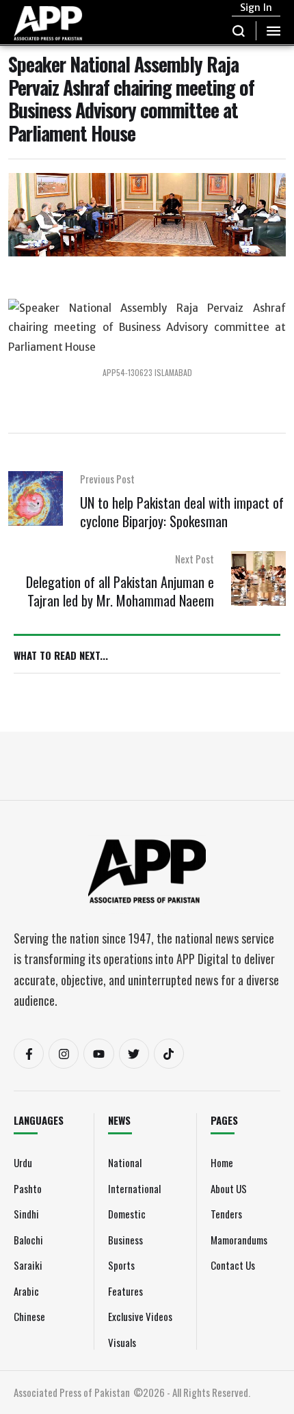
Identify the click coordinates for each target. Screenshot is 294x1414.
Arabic (26, 1290)
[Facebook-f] (29, 1054)
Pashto (28, 1188)
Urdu (23, 1162)
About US (229, 1188)
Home (222, 1162)
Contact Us (233, 1264)
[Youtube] (98, 1054)
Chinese (29, 1316)
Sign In (256, 7)
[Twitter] (134, 1054)
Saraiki (28, 1264)
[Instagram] (64, 1054)
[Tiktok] (169, 1054)
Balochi (28, 1239)
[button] (239, 30)
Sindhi (26, 1213)
